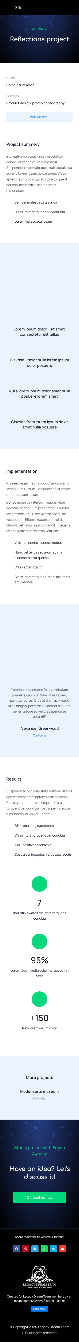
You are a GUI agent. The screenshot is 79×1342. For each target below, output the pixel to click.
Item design (39, 28)
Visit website (38, 117)
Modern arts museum (39, 1091)
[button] (4, 1052)
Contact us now (39, 1197)
